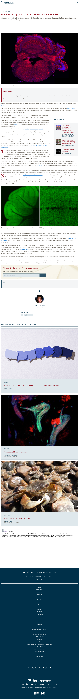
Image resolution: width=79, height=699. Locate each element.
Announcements (39, 636)
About (39, 622)
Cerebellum (20, 283)
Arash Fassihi (67, 134)
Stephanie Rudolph (25, 249)
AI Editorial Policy (39, 649)
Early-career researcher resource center (39, 631)
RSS (40, 641)
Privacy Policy (39, 651)
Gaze (53, 283)
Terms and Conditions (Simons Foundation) (39, 644)
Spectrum (7, 11)
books (39, 606)
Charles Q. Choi (7, 23)
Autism (9, 283)
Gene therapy (66, 283)
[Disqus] (39, 547)
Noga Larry (71, 135)
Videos (40, 602)
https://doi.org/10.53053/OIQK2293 (17, 30)
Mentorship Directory (39, 634)
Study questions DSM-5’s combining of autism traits (68, 141)
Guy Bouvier (40, 165)
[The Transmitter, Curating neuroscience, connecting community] (18, 2)
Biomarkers (15, 283)
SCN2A (16, 115)
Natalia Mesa (9, 521)
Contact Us (39, 656)
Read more (39, 579)
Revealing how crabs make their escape (18, 518)
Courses (39, 611)
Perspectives (39, 589)
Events (39, 609)
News (2, 11)
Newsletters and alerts (39, 629)
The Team (39, 624)
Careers (39, 639)
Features (39, 592)
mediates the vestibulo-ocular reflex (33, 175)
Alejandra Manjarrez (11, 455)
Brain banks (6, 448)
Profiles (39, 594)
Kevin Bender (18, 124)
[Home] (39, 680)
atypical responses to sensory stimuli (33, 129)
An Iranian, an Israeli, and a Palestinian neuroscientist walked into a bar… (68, 129)
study (2, 105)
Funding (6, 382)
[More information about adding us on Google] (21, 8)
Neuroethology (7, 515)
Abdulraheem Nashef (68, 136)
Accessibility (39, 654)
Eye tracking (48, 283)
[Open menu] (77, 2)
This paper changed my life (39, 597)
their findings (70, 182)
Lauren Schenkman (69, 145)
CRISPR (29, 283)
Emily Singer (67, 153)
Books (39, 604)
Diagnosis (34, 283)
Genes (70, 283)
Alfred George (71, 108)
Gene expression (58, 283)
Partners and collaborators (39, 627)
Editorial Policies (39, 646)
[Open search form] (73, 2)
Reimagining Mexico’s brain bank (15, 452)
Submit (43, 275)
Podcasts (39, 599)
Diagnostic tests (41, 283)
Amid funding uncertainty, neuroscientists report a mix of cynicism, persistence (32, 385)
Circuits (26, 283)
